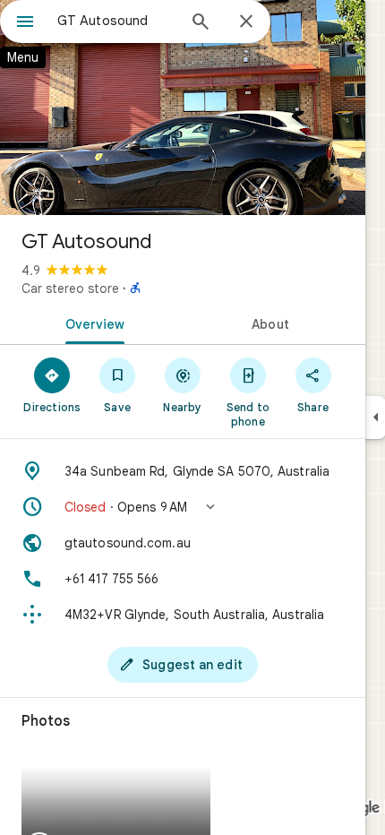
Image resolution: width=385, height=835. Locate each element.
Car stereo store (70, 288)
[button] (182, 507)
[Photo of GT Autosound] (182, 107)
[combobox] (116, 20)
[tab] (91, 322)
